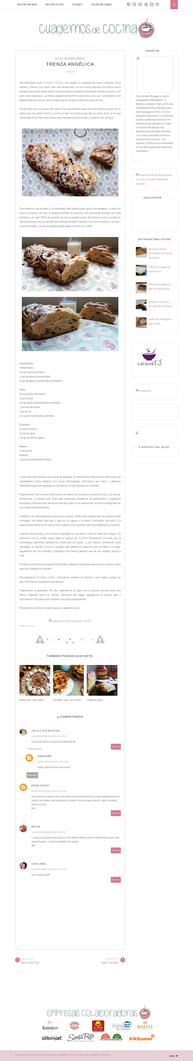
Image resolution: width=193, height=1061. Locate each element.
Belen (36, 826)
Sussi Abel (39, 864)
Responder (116, 747)
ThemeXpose (72, 1055)
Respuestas (35, 748)
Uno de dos (30, 626)
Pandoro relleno (31, 700)
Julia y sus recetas (46, 731)
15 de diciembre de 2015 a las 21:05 (49, 869)
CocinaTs (77, 4)
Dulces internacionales (70, 58)
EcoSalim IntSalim (53, 82)
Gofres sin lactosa (67, 700)
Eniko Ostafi (41, 785)
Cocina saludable (101, 4)
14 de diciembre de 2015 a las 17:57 (49, 791)
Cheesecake (95, 700)
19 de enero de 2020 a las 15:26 (53, 761)
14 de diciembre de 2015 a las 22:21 (49, 832)
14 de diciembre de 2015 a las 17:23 (49, 736)
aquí (117, 91)
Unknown (45, 756)
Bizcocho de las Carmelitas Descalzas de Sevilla (160, 253)
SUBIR (172, 1056)
